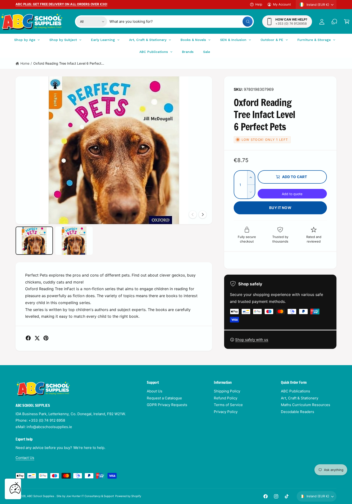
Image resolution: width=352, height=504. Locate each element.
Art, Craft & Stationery (299, 398)
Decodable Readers (297, 411)
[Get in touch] (334, 21)
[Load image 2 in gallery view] (74, 241)
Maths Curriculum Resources (305, 404)
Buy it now (280, 207)
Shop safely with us (251, 339)
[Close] (16, 483)
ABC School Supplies (41, 496)
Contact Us (25, 457)
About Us (154, 391)
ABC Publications (295, 391)
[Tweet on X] (37, 338)
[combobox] (181, 21)
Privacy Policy (226, 411)
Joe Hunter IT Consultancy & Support (90, 496)
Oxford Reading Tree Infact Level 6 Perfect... (68, 63)
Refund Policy (225, 398)
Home (24, 63)
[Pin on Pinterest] (46, 338)
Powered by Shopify (128, 496)
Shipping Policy (227, 391)
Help (258, 4)
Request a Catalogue (164, 398)
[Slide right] (202, 214)
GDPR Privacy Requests (167, 404)
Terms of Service (228, 404)
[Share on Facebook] (28, 338)
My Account (282, 4)
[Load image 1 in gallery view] (34, 241)
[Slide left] (193, 214)
